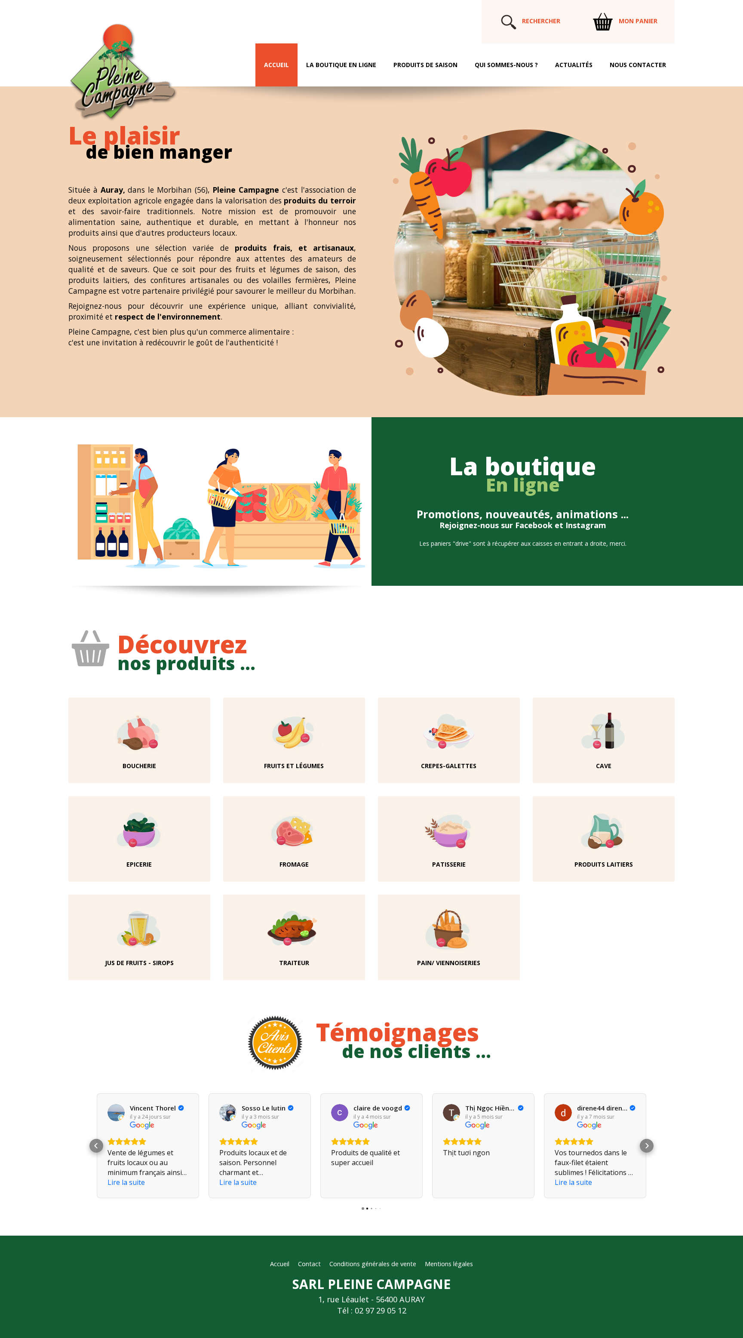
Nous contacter (638, 65)
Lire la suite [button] (126, 1182)
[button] (96, 1146)
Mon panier (637, 21)
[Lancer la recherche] (509, 21)
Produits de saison (425, 65)
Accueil (276, 65)
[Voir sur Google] (116, 1112)
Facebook (534, 525)
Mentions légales (449, 1263)
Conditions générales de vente (372, 1263)
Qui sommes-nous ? (506, 65)
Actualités (574, 65)
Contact (309, 1263)
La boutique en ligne (341, 65)
